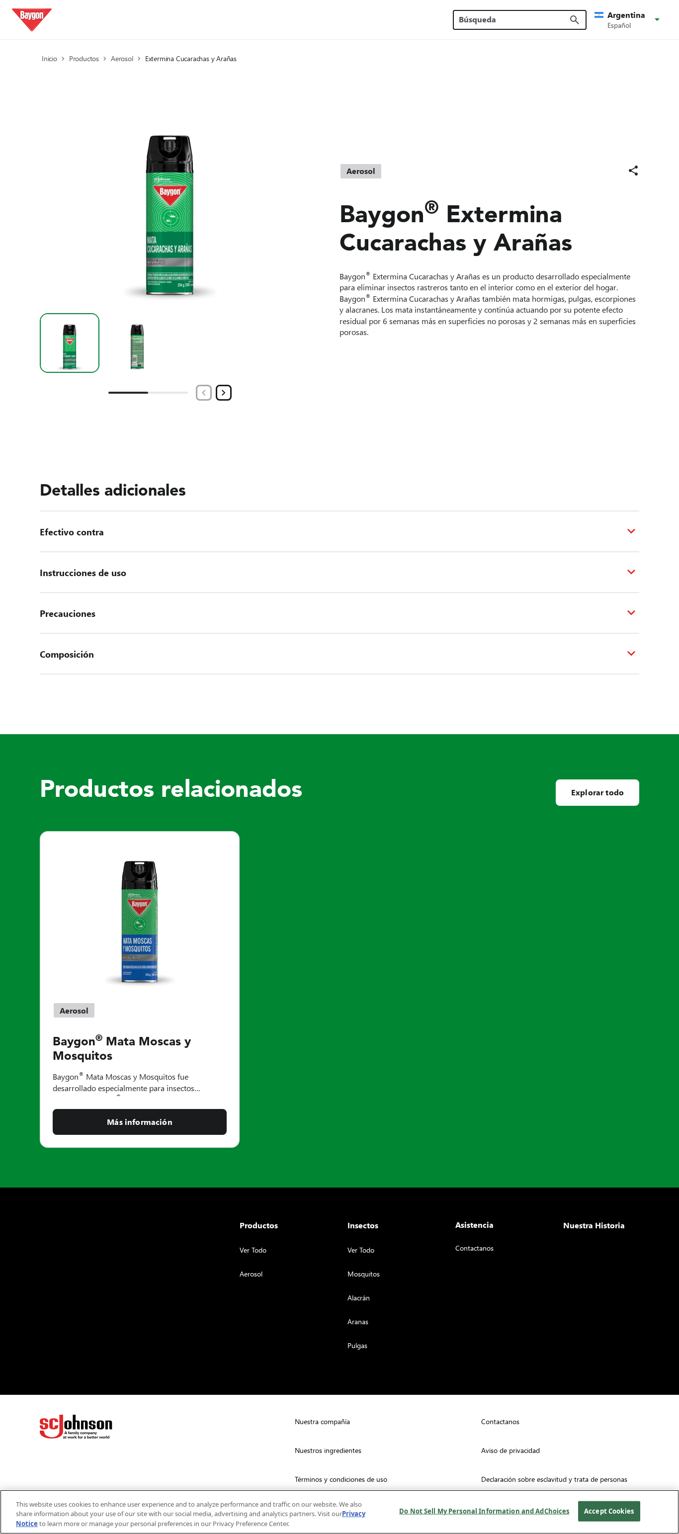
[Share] (633, 170)
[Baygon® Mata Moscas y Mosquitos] (140, 911)
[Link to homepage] (32, 19)
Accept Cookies (609, 1510)
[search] (575, 20)
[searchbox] (514, 19)
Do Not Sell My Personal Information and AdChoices (484, 1510)
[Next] (224, 393)
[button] (628, 20)
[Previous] (204, 393)
